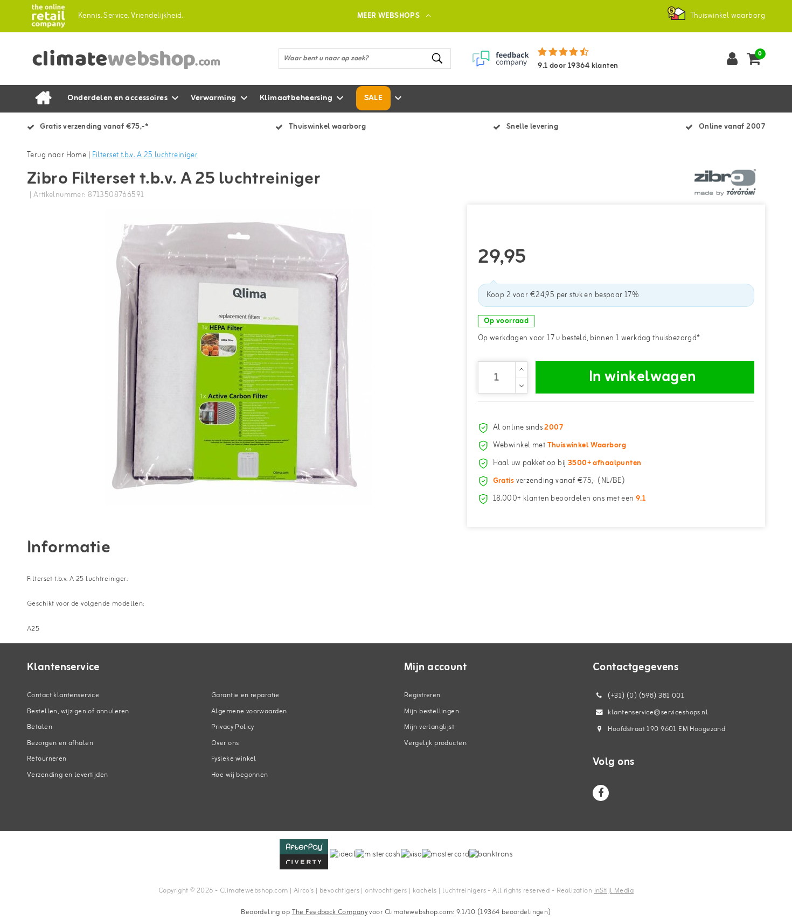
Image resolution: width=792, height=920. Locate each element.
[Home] (43, 98)
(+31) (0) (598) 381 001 (645, 695)
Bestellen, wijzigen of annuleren (78, 711)
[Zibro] (724, 182)
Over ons (225, 743)
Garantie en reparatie (245, 695)
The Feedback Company (329, 912)
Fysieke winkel (233, 758)
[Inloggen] (732, 58)
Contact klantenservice (63, 695)
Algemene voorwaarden (249, 711)
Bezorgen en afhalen (60, 743)
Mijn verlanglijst (429, 727)
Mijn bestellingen (431, 711)
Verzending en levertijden (67, 775)
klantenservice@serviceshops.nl (658, 712)
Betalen (39, 727)
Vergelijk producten (435, 743)
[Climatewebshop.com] (48, 16)
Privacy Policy (232, 727)
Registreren (422, 695)
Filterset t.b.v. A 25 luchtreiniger (145, 155)
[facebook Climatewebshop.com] (601, 793)
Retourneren (47, 758)
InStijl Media (614, 890)
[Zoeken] (438, 58)
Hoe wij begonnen (239, 775)
